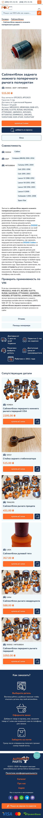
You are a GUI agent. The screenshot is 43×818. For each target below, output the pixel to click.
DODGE (34, 225)
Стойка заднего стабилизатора (19, 459)
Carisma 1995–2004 (25, 165)
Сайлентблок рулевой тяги (17, 553)
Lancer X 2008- (24, 191)
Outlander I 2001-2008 (27, 196)
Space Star (22, 200)
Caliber (17, 151)
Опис (21, 138)
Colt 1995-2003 (24, 174)
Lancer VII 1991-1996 (26, 183)
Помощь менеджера (21, 325)
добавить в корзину (24, 130)
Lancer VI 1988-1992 (26, 178)
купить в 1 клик (21, 123)
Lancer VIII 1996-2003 (26, 187)
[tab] (21, 138)
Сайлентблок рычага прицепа (19, 506)
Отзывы (21, 319)
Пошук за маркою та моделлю (23, 806)
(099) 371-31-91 (11, 2)
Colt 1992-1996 (24, 169)
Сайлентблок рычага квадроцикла (21, 601)
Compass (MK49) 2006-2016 (23, 158)
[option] (21, 49)
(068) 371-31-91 (25, 2)
